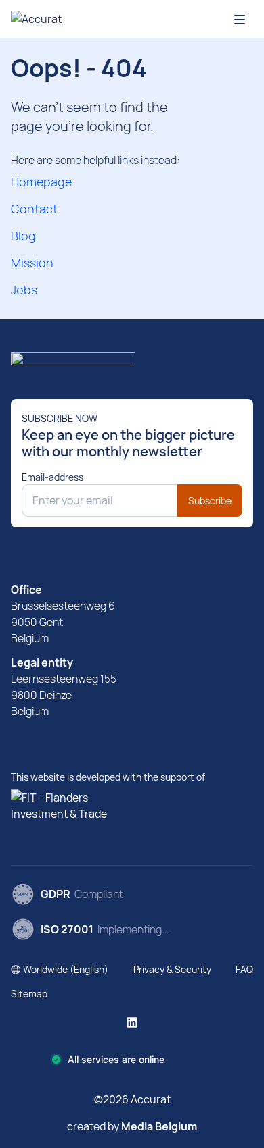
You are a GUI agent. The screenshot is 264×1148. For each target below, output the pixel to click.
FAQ (244, 969)
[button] (59, 969)
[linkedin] (132, 1022)
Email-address (52, 477)
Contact (34, 209)
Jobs (24, 290)
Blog (23, 236)
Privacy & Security (172, 969)
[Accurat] (132, 363)
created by (132, 1126)
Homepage (41, 182)
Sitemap (29, 993)
